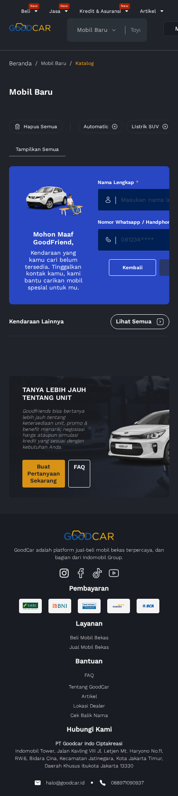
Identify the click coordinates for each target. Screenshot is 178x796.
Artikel (148, 11)
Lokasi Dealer (89, 706)
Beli (25, 11)
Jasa (54, 11)
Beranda (20, 63)
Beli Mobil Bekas (89, 638)
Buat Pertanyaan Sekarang (43, 473)
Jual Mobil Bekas (89, 647)
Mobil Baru (53, 63)
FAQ (79, 467)
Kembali (132, 267)
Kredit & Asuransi (100, 11)
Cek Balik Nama (89, 715)
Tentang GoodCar (89, 687)
